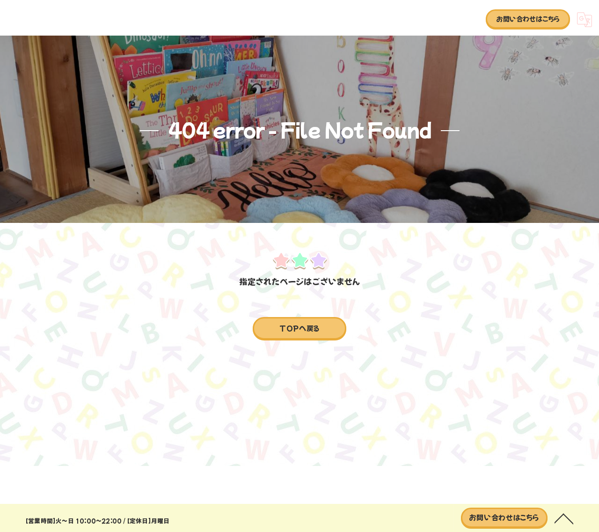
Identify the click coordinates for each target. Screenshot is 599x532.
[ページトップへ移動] (564, 518)
